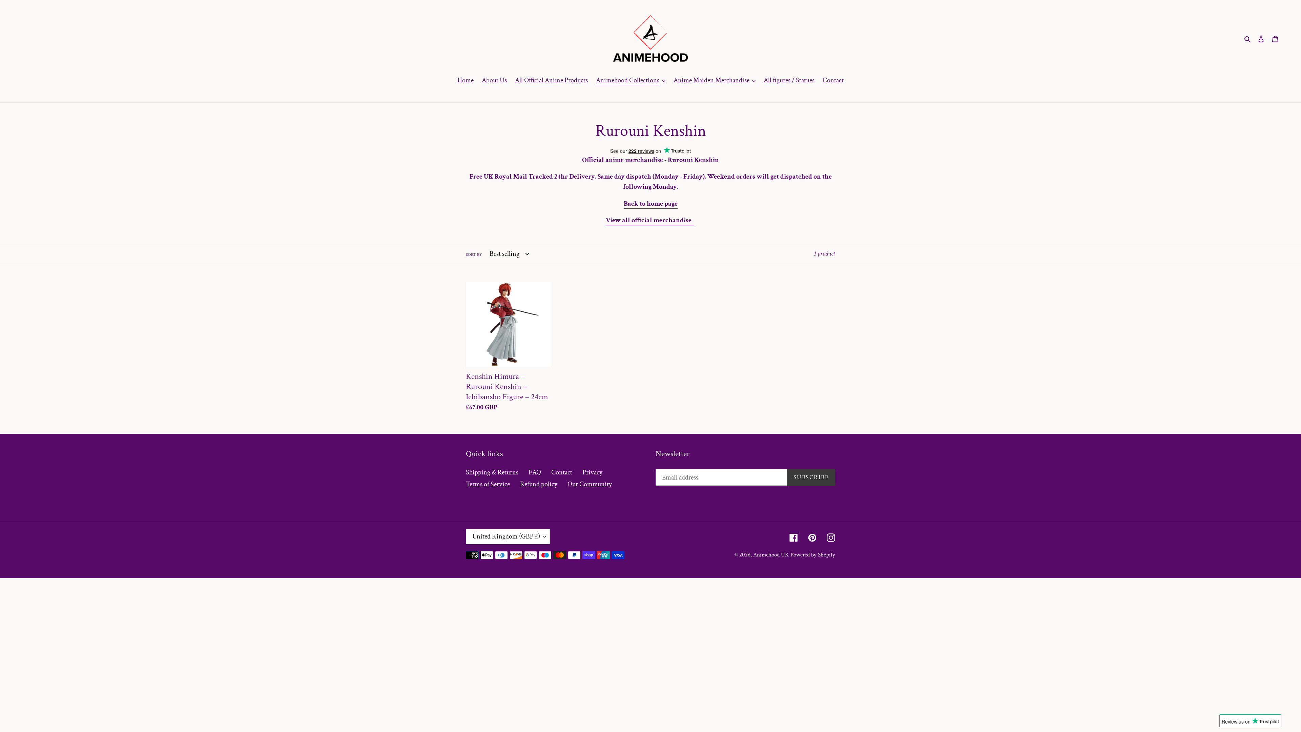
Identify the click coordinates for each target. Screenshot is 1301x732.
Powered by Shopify (812, 554)
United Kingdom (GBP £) (506, 536)
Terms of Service (488, 484)
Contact (561, 472)
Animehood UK (771, 554)
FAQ (535, 472)
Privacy (592, 472)
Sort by (474, 254)
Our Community (589, 484)
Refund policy (538, 484)
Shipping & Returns (492, 472)
